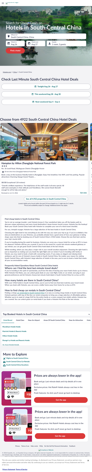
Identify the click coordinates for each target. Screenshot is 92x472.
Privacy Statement (9, 469)
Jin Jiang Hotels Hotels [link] (10, 345)
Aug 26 (14, 44)
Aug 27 (34, 44)
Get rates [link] (83, 193)
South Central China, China (22, 37)
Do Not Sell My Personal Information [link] (56, 446)
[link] (46, 358)
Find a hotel (15, 51)
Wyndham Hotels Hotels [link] (11, 327)
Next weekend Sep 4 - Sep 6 (47, 102)
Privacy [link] (17, 446)
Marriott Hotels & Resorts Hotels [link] (14, 331)
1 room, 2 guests (59, 44)
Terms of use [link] (25, 446)
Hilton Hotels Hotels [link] (9, 336)
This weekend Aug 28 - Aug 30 (48, 94)
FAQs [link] (41, 446)
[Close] (88, 460)
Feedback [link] (72, 446)
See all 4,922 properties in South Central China (46, 199)
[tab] (7, 320)
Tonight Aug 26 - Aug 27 (47, 87)
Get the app (61, 400)
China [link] (15, 72)
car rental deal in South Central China (30, 293)
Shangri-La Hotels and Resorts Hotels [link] (16, 340)
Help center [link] (34, 446)
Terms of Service (21, 469)
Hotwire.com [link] (7, 72)
